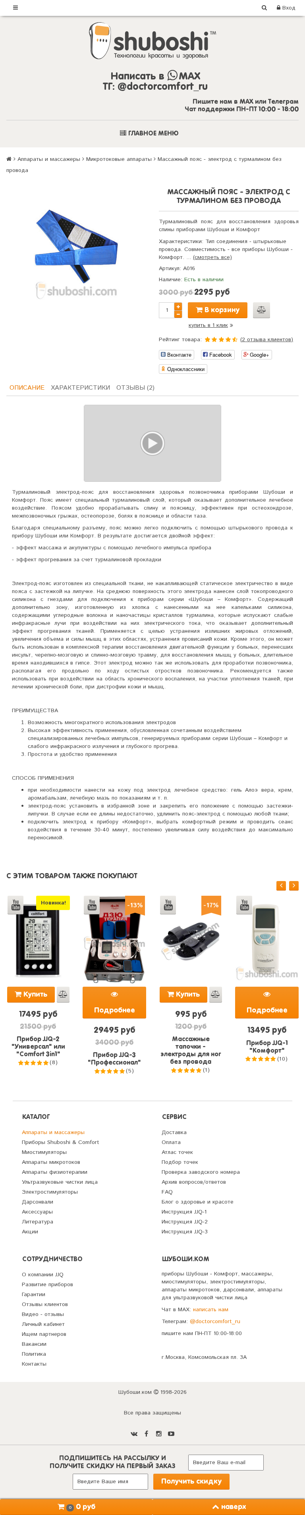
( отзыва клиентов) (266, 340)
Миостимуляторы (44, 1152)
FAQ (167, 1192)
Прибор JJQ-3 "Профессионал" (114, 1059)
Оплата (171, 1142)
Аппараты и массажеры (48, 159)
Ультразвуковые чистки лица (60, 1182)
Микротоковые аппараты (119, 159)
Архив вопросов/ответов (194, 1182)
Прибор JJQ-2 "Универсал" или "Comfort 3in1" (38, 1047)
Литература (37, 1222)
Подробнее (114, 1010)
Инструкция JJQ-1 (184, 1212)
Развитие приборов (47, 1285)
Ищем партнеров (44, 1334)
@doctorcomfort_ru (215, 1322)
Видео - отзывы (43, 1314)
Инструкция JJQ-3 (185, 1232)
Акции (30, 1232)
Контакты (34, 1364)
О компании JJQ (43, 1275)
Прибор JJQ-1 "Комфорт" (267, 1047)
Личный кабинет (43, 1324)
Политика (34, 1354)
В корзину (221, 310)
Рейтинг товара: (180, 340)
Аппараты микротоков (51, 1162)
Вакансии (34, 1344)
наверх (233, 1507)
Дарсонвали (37, 1202)
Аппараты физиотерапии (54, 1172)
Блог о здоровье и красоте (198, 1202)
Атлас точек (177, 1152)
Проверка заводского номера (201, 1172)
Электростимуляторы (50, 1192)
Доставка (174, 1132)
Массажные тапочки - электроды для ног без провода (190, 1050)
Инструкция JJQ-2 (185, 1222)
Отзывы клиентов (45, 1304)
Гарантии (33, 1295)
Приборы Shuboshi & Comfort (60, 1142)
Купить (34, 994)
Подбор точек (180, 1162)
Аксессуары (37, 1212)
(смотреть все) (212, 257)
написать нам (210, 1310)
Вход (287, 8)
